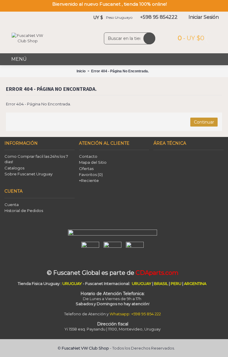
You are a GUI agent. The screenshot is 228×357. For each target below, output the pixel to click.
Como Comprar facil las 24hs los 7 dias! (36, 159)
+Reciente (89, 180)
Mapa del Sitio (93, 162)
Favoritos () (91, 174)
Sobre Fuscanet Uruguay (28, 174)
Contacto (88, 156)
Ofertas (86, 168)
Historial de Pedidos (23, 210)
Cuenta (11, 204)
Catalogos (14, 168)
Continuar (204, 122)
